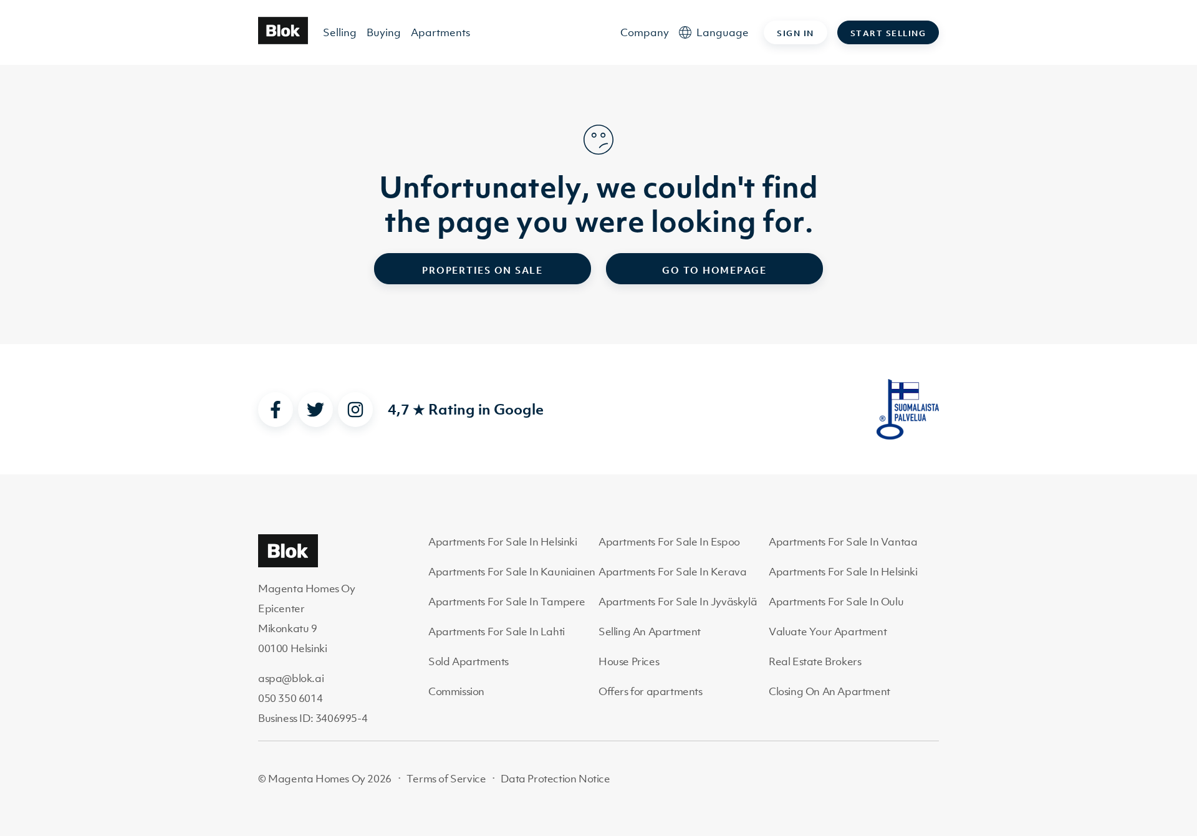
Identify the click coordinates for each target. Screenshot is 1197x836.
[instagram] (355, 409)
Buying (384, 32)
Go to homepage (714, 270)
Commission (456, 691)
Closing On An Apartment (829, 691)
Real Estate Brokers (815, 661)
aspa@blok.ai (291, 678)
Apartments (440, 32)
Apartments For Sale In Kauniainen (511, 572)
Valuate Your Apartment (828, 631)
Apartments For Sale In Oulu (836, 601)
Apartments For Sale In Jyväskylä (677, 601)
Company (644, 32)
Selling (340, 32)
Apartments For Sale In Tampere (506, 601)
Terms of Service (446, 779)
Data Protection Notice (555, 779)
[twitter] (315, 409)
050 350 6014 (290, 698)
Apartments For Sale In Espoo (669, 542)
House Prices (628, 661)
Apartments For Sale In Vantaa (843, 542)
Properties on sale (482, 270)
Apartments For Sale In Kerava (672, 572)
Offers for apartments (650, 691)
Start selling (888, 33)
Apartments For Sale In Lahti (496, 631)
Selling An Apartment (649, 631)
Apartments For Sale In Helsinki (502, 542)
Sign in (795, 33)
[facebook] (275, 409)
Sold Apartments (468, 661)
